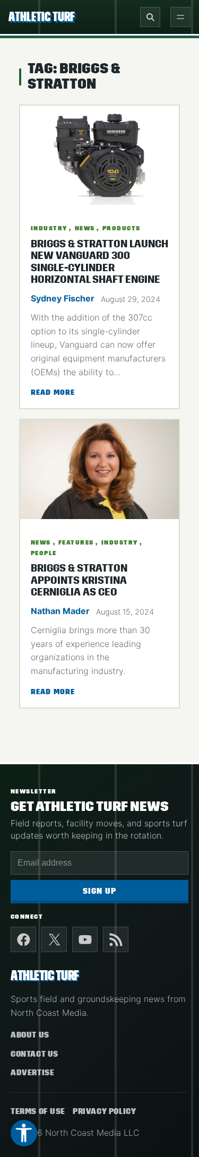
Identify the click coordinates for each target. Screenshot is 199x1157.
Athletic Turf (41, 16)
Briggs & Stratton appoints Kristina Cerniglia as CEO (79, 580)
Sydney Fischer (62, 298)
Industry (49, 228)
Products (121, 228)
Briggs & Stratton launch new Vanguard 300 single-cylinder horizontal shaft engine (99, 262)
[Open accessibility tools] (24, 1133)
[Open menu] (180, 17)
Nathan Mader (60, 611)
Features (76, 542)
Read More (53, 393)
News (85, 228)
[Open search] (150, 17)
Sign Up (99, 891)
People (44, 553)
